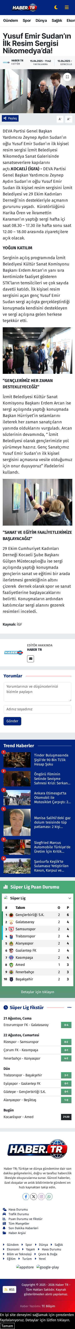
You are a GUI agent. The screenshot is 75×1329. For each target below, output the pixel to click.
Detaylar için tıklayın (37, 992)
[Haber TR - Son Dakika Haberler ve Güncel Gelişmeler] (24, 7)
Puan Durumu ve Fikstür (25, 1219)
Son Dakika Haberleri (23, 1228)
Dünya (41, 20)
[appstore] (25, 1268)
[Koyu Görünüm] (56, 7)
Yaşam (30, 1249)
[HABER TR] (14, 652)
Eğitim (11, 1259)
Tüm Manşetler (19, 1223)
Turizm (27, 1259)
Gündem (10, 20)
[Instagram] (41, 1196)
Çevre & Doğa (47, 1254)
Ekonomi (13, 1249)
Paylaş (12, 118)
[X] (33, 1196)
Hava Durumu (18, 1209)
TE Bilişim (48, 1306)
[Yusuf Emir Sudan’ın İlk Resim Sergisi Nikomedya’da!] (37, 91)
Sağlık (57, 20)
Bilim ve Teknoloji (19, 1254)
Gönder (12, 721)
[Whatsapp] (49, 1196)
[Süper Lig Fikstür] (69, 1008)
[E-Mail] (30, 658)
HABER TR (34, 650)
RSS (11, 1289)
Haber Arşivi (17, 1233)
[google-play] (48, 1268)
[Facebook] (25, 1196)
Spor (27, 20)
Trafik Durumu (19, 1214)
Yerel (42, 1259)
